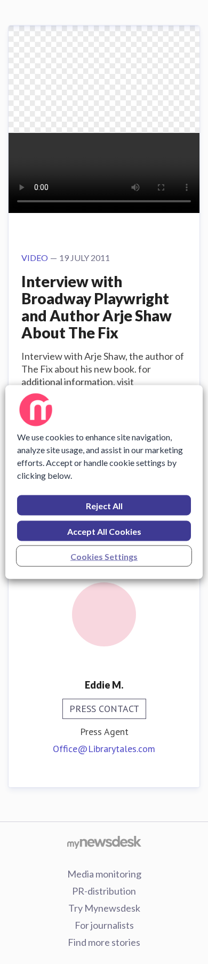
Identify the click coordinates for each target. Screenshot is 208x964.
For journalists (104, 925)
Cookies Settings (104, 556)
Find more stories (104, 942)
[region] (104, 482)
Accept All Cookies (104, 531)
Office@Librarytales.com (104, 748)
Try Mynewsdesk (104, 908)
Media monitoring (104, 874)
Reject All (104, 506)
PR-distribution (104, 891)
